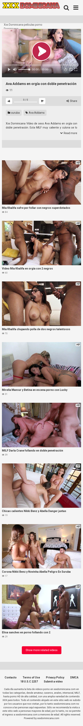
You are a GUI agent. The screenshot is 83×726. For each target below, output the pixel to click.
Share (73, 100)
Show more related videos (42, 650)
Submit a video (53, 681)
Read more (70, 133)
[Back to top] (76, 718)
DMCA (74, 677)
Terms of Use (31, 677)
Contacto (11, 677)
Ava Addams (36, 112)
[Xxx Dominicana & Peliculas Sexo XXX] (31, 11)
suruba (15, 112)
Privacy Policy (55, 677)
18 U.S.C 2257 (29, 681)
